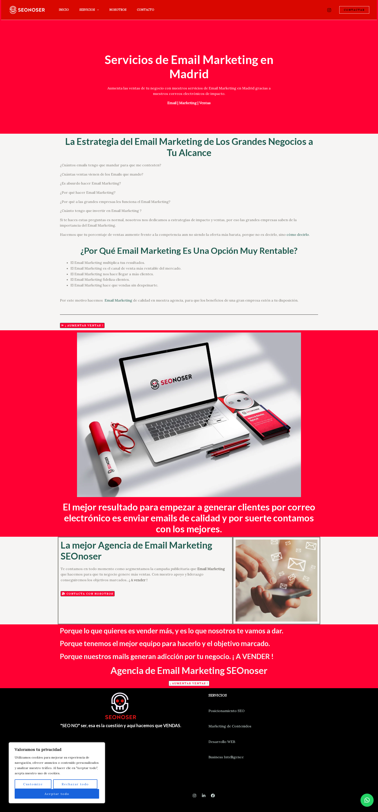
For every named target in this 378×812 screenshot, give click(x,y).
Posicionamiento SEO (226, 711)
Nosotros (117, 10)
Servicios (87, 10)
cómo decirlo (298, 234)
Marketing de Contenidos (229, 726)
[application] (97, 10)
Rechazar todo (75, 784)
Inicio (64, 10)
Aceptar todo (57, 794)
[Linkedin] (204, 796)
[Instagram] (329, 10)
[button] (367, 800)
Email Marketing (118, 300)
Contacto (145, 10)
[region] (57, 772)
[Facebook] (213, 796)
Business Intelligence (226, 757)
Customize (33, 784)
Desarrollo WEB (221, 741)
